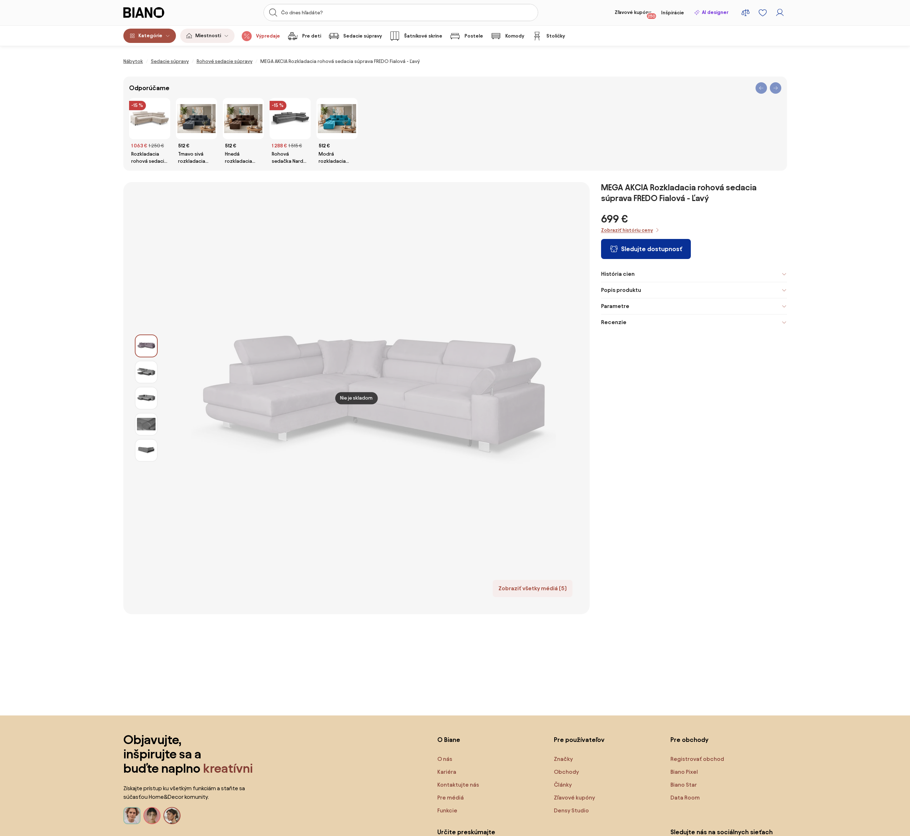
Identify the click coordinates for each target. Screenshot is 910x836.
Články (563, 785)
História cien (618, 274)
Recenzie (613, 322)
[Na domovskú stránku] (157, 12)
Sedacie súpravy (362, 36)
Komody (514, 36)
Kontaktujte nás (458, 785)
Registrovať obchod (697, 759)
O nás (444, 759)
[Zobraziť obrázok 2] (146, 372)
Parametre (615, 306)
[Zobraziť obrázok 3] (146, 398)
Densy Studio (571, 810)
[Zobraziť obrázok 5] (146, 450)
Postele (473, 36)
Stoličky (555, 36)
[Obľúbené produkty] (763, 12)
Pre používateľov (579, 739)
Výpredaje (268, 36)
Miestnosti (208, 35)
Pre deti (311, 36)
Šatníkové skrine (423, 36)
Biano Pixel (684, 772)
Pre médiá (450, 798)
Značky (563, 759)
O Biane (448, 739)
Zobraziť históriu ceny (627, 230)
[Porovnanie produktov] (745, 12)
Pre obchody (689, 739)
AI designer (715, 12)
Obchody (566, 772)
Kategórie (150, 35)
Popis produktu (621, 290)
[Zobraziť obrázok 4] (146, 424)
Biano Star (683, 785)
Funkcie (447, 810)
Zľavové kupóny (635, 14)
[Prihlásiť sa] (780, 12)
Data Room (685, 798)
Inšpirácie (672, 12)
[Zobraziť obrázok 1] (146, 345)
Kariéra (446, 772)
